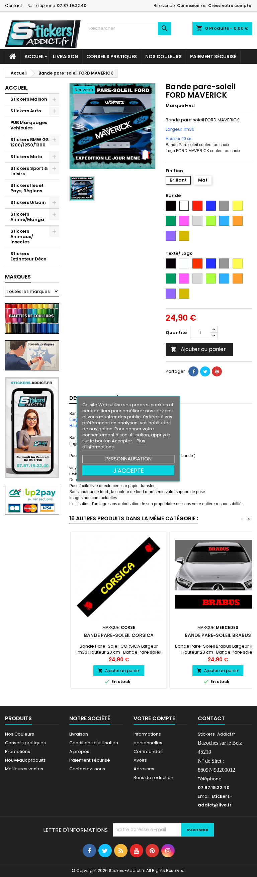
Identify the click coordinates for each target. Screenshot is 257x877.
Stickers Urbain (28, 202)
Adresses (144, 769)
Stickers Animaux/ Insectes (21, 236)
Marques (18, 277)
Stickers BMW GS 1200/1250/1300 (29, 142)
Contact (13, 5)
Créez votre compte (229, 5)
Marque (175, 106)
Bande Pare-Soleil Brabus (218, 635)
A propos (79, 751)
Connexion (188, 5)
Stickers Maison (28, 99)
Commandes (148, 751)
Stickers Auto (25, 111)
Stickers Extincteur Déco (28, 256)
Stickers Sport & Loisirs (29, 171)
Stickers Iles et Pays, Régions (27, 188)
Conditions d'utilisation (93, 743)
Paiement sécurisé (213, 56)
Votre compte (154, 718)
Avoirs (140, 760)
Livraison (65, 56)
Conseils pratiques (25, 743)
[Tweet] (205, 371)
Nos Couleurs (163, 56)
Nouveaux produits (25, 760)
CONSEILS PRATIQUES (111, 56)
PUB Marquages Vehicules (28, 125)
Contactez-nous (87, 769)
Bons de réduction (153, 777)
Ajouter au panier (198, 349)
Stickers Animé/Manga (27, 217)
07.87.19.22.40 (71, 5)
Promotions (17, 751)
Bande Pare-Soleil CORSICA (119, 635)
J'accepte (128, 470)
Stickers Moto (26, 156)
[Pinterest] (217, 371)
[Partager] (193, 371)
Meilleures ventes (24, 769)
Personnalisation (128, 458)
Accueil (34, 56)
